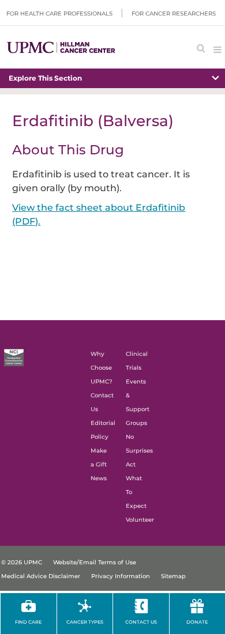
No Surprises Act (139, 450)
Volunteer (140, 519)
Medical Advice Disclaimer (40, 576)
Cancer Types (84, 622)
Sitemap (173, 576)
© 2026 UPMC (21, 562)
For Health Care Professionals (59, 13)
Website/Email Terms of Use (94, 562)
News (99, 478)
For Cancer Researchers (174, 13)
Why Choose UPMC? (101, 367)
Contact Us (141, 622)
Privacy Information (120, 576)
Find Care (28, 622)
